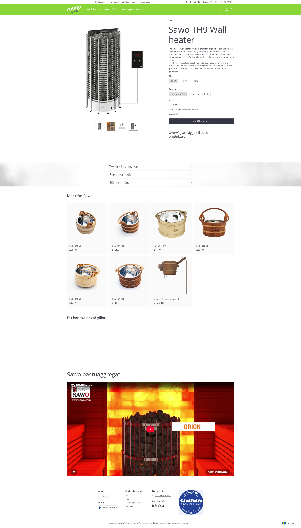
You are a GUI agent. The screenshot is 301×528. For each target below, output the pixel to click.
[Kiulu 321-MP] (87, 229)
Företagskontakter (132, 9)
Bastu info (110, 9)
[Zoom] (116, 70)
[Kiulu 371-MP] (87, 281)
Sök (126, 495)
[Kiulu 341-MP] (172, 229)
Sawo (88, 195)
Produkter (92, 9)
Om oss (128, 499)
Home (171, 21)
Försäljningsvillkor (133, 503)
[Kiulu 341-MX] (214, 229)
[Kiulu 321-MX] (129, 229)
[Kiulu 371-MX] (129, 281)
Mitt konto (129, 506)
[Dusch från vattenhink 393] (172, 281)
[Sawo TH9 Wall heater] (201, 148)
